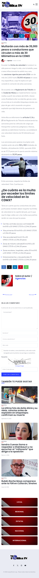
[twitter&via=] (16, 36)
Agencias (9, 60)
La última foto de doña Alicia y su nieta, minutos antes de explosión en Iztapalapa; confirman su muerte (19, 412)
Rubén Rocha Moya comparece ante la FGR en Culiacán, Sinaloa (19, 482)
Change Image (19, 366)
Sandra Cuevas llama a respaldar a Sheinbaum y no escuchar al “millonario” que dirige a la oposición (17, 448)
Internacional (19, 540)
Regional (19, 511)
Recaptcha (4, 357)
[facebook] (10, 36)
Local (19, 502)
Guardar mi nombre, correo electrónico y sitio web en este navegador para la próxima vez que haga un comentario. (19, 352)
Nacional (4, 42)
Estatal (19, 521)
